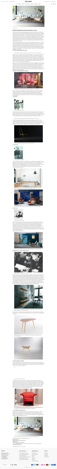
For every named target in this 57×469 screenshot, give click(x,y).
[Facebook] (10, 464)
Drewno (7, 1)
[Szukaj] (51, 4)
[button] (25, 451)
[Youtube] (15, 464)
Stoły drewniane (22, 450)
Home (2, 1)
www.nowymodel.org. (21, 442)
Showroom (4, 1)
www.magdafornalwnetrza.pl (17, 444)
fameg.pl (16, 441)
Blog (11, 1)
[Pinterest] (14, 464)
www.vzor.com (16, 439)
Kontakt (14, 1)
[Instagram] (12, 464)
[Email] (24, 446)
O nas (10, 1)
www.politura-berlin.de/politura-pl (20, 440)
